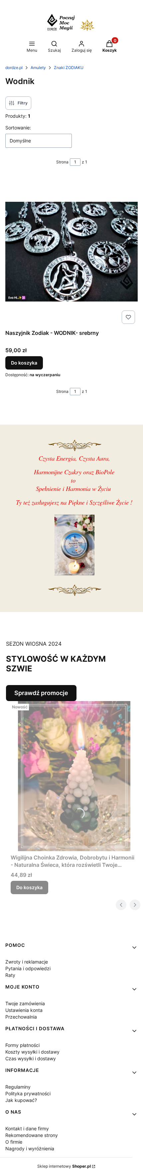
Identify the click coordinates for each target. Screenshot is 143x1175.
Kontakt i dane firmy (27, 1128)
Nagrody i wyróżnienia (29, 1148)
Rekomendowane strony (31, 1135)
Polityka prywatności (28, 1093)
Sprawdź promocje (41, 692)
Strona (62, 161)
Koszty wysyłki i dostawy (32, 1052)
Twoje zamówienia (25, 1003)
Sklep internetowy (64, 1166)
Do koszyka (24, 363)
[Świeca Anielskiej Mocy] (74, 573)
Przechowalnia (21, 1017)
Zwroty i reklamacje (26, 962)
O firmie (13, 1142)
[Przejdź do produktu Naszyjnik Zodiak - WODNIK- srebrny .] (71, 251)
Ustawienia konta (24, 1010)
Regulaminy (18, 1087)
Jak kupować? (21, 1100)
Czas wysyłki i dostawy (30, 1058)
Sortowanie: (18, 127)
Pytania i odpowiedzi (28, 968)
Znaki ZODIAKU (68, 67)
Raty (10, 975)
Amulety (38, 67)
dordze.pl (14, 67)
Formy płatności (22, 1045)
